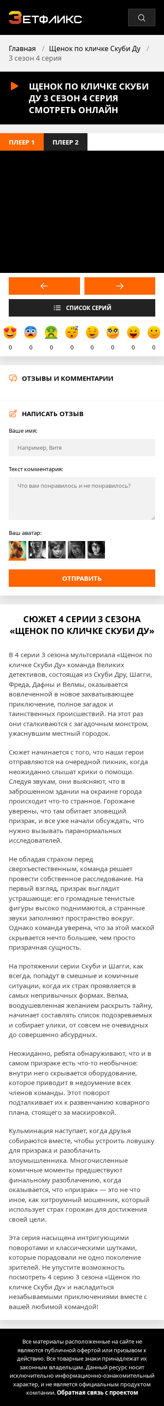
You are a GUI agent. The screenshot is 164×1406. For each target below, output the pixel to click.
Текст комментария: (36, 469)
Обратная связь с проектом (97, 1392)
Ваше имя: (23, 430)
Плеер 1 (22, 142)
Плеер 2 (65, 142)
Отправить (82, 578)
